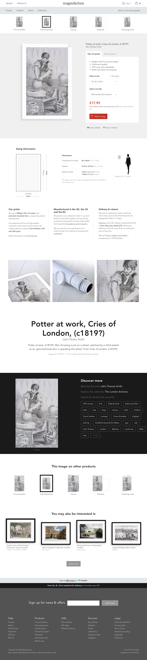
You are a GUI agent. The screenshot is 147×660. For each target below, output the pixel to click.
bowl (85, 410)
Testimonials (13, 628)
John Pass (45, 550)
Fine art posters (41, 622)
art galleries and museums (76, 224)
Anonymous (81, 550)
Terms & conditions (122, 622)
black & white (113, 404)
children (137, 410)
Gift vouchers (66, 622)
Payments (12, 631)
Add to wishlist (94, 128)
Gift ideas (65, 625)
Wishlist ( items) (68, 628)
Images (9, 3)
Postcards (39, 635)
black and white (131, 404)
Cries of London (119, 416)
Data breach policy (122, 631)
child (126, 410)
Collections (42, 10)
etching (86, 423)
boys (104, 410)
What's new (39, 641)
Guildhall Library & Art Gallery (107, 423)
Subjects (20, 10)
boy (94, 410)
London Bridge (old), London (124, 547)
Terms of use (119, 628)
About (10, 625)
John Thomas (88, 429)
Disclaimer (118, 638)
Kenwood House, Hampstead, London (89, 546)
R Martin (115, 550)
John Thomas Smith (94, 47)
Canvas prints (40, 628)
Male (141, 429)
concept (104, 416)
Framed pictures (41, 625)
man (84, 435)
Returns (11, 638)
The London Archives (116, 391)
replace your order (119, 235)
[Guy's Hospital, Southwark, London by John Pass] (56, 533)
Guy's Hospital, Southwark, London (56, 547)
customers (58, 234)
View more (73, 564)
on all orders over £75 (74, 585)
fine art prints (31, 236)
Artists (30, 10)
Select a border (95, 89)
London (103, 429)
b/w (100, 404)
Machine (115, 429)
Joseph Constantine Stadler (17, 550)
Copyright (118, 635)
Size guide (115, 76)
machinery (129, 429)
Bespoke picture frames (27, 652)
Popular (9, 10)
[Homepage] (73, 4)
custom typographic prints (46, 652)
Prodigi (136, 650)
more (96, 435)
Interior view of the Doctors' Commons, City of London (18, 546)
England (135, 416)
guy (126, 423)
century (115, 410)
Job (135, 423)
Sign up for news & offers (47, 603)
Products (22, 3)
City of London (89, 416)
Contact (11, 622)
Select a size (104, 76)
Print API (128, 650)
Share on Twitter (111, 128)
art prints (112, 70)
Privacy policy (120, 625)
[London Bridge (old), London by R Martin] (126, 533)
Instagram (92, 638)
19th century (88, 404)
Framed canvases (42, 631)
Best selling (92, 622)
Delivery (102, 223)
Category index (94, 635)
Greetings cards (41, 638)
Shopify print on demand (130, 652)
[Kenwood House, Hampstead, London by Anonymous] (91, 531)
